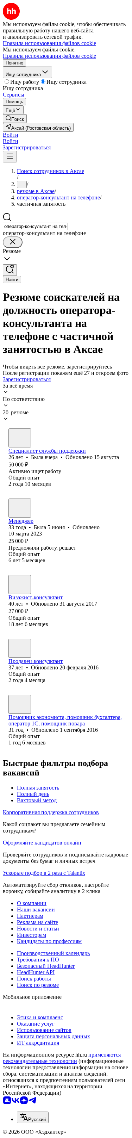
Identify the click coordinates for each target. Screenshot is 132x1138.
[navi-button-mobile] (10, 156)
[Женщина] (19, 437)
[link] (15, 118)
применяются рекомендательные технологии (62, 1058)
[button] (10, 135)
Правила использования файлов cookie (49, 56)
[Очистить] (13, 242)
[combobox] (35, 226)
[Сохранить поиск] (10, 270)
